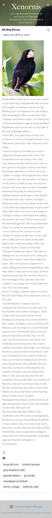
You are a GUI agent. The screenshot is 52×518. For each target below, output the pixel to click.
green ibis (29, 475)
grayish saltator (12, 475)
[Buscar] (48, 5)
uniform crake (31, 486)
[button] (48, 30)
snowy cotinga (11, 486)
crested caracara (31, 464)
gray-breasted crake (14, 470)
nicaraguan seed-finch (15, 481)
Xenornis (26, 6)
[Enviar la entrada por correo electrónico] (4, 458)
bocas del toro (11, 464)
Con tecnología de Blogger (28, 506)
